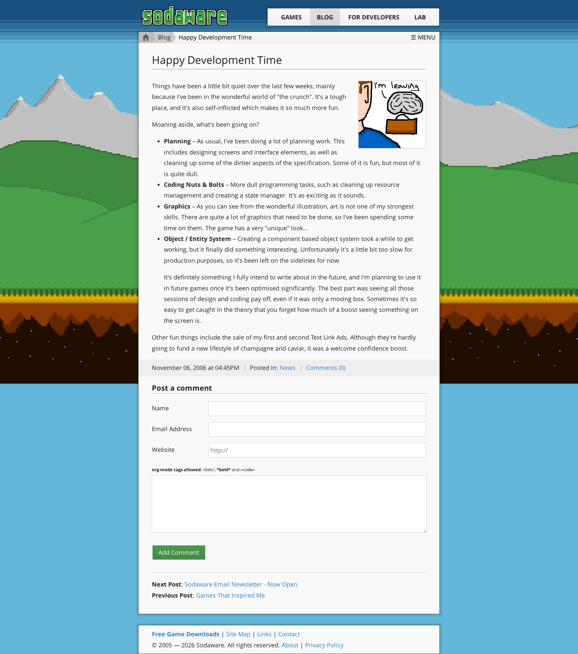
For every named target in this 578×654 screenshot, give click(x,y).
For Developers (373, 17)
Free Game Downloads (185, 634)
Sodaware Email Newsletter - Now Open (241, 584)
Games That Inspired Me (230, 595)
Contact (289, 634)
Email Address (172, 429)
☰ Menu (423, 37)
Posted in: (264, 368)
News (287, 368)
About (290, 645)
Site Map (238, 634)
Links (264, 634)
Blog (325, 17)
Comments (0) (326, 368)
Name (160, 408)
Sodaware (184, 15)
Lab (420, 17)
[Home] (144, 37)
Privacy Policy (324, 645)
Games (291, 17)
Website (163, 449)
